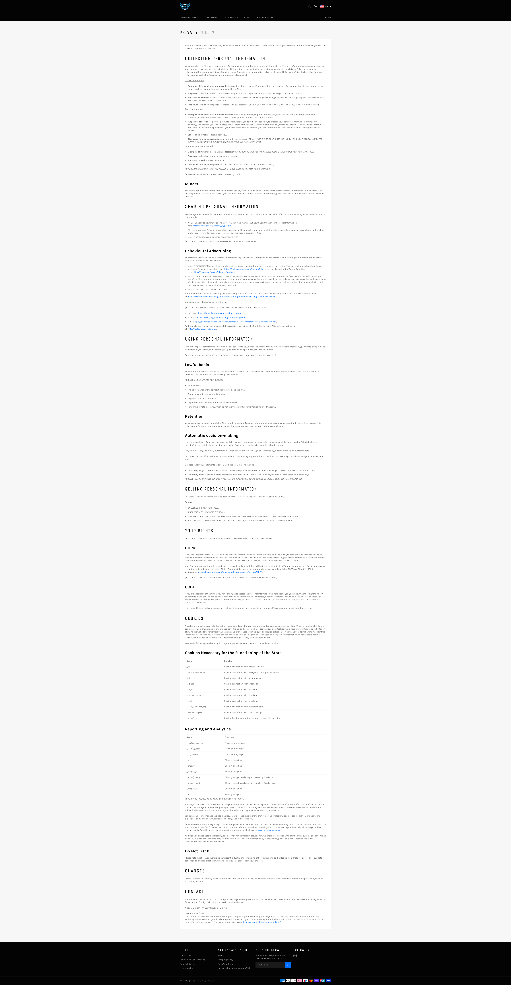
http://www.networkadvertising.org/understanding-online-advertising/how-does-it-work (231, 296)
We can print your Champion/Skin (234, 968)
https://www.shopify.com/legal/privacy (212, 225)
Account (328, 17)
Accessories (231, 17)
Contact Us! (185, 955)
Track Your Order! (264, 17)
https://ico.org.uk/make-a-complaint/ (262, 922)
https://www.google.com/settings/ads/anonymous (221, 317)
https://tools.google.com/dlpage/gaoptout (213, 272)
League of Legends (190, 17)
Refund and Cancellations (192, 959)
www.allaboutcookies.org (268, 830)
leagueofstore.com (209, 981)
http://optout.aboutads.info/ (202, 329)
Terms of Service (187, 964)
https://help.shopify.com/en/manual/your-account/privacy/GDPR (229, 572)
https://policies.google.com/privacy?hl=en (244, 269)
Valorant (212, 17)
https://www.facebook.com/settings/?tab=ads (220, 313)
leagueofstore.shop (193, 981)
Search (221, 955)
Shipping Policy (225, 959)
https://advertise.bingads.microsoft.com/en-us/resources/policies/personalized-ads (234, 321)
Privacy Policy (186, 968)
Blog (246, 17)
